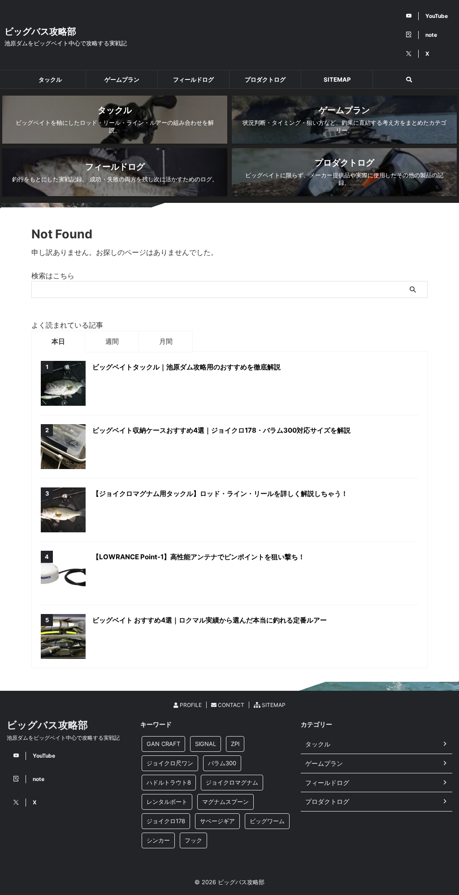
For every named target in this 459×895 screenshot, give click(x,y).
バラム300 (222, 763)
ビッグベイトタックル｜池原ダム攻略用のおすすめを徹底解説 (186, 367)
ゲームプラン (121, 79)
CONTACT (230, 705)
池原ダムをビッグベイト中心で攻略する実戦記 (63, 737)
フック (193, 840)
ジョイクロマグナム (232, 782)
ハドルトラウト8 (169, 782)
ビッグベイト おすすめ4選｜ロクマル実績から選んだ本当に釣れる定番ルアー (209, 620)
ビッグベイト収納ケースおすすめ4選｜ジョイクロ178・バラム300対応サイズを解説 (221, 430)
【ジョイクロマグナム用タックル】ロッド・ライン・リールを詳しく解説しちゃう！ (220, 493)
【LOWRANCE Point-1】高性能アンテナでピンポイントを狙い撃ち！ (198, 557)
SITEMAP (337, 79)
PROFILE (190, 705)
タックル (50, 79)
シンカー (158, 840)
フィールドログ (193, 79)
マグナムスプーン (225, 801)
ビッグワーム (267, 821)
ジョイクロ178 (166, 821)
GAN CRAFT (163, 743)
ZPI (235, 743)
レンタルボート (167, 801)
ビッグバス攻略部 (40, 31)
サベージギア (217, 821)
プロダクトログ (265, 79)
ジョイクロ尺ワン (170, 763)
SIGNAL (205, 743)
